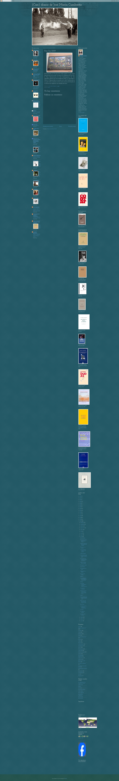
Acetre (81, 595)
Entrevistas (80, 659)
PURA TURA (35, 60)
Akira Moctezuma (36, 125)
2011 (80, 517)
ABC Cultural (80, 684)
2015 (80, 510)
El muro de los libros (81, 689)
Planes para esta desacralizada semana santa (83, 601)
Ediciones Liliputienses (37, 155)
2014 (80, 512)
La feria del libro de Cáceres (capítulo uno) (83, 598)
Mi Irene (81, 581)
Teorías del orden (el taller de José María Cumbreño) (36, 222)
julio (81, 531)
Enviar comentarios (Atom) (52, 128)
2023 (81, 496)
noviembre (82, 524)
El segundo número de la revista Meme (83, 540)
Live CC (79, 647)
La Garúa (81, 609)
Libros (79, 626)
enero (82, 620)
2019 (80, 503)
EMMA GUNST (35, 160)
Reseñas (79, 642)
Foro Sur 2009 (82, 538)
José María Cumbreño (83, 55)
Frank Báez (35, 170)
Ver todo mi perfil (81, 112)
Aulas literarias (80, 644)
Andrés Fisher (35, 143)
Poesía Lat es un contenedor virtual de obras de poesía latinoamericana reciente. (36, 140)
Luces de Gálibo (35, 198)
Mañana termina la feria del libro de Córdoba (83, 544)
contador (79, 728)
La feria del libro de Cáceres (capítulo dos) (83, 556)
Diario (79, 632)
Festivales (80, 630)
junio (81, 533)
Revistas (79, 639)
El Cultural (80, 687)
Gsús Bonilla (35, 189)
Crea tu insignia (80, 757)
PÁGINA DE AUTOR (39, 192)
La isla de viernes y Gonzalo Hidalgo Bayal (83, 607)
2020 (81, 501)
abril (81, 536)
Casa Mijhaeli (82, 566)
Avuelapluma (80, 672)
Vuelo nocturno (80, 657)
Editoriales (80, 633)
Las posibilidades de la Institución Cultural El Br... (83, 579)
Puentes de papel (36, 50)
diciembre (82, 522)
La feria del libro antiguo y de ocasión (83, 550)
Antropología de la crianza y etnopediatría (36, 215)
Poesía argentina (81, 692)
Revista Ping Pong (36, 180)
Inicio (60, 126)
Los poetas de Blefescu (82, 663)
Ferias (49, 87)
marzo (82, 617)
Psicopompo (80, 675)
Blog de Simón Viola (36, 115)
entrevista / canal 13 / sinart (40, 149)
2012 (80, 515)
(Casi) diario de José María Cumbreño (57, 4)
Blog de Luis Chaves (36, 146)
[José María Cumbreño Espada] (82, 756)
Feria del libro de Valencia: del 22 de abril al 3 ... (83, 559)
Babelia (79, 686)
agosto (82, 529)
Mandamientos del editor (82, 668)
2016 (80, 508)
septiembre (83, 527)
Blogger (65, 778)
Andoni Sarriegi (83, 553)
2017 (80, 506)
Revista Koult (80, 696)
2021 (80, 499)
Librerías (79, 653)
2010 (80, 519)
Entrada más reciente (48, 126)
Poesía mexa (35, 124)
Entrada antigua (72, 126)
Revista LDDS (80, 698)
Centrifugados (80, 645)
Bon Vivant (82, 604)
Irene (79, 674)
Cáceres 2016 (80, 650)
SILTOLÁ (34, 110)
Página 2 (81, 576)
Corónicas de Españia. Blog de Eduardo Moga (36, 75)
